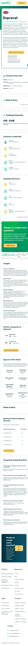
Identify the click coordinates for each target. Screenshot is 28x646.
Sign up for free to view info (16, 52)
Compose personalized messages (4, 581)
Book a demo (19, 548)
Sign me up (10, 245)
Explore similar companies (11, 350)
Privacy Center (19, 594)
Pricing (16, 573)
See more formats (8, 450)
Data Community (19, 588)
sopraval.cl (19, 469)
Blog (16, 576)
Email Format (12, 56)
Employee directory (14, 61)
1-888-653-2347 (14, 630)
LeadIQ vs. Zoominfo (20, 602)
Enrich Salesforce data (7, 585)
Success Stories (5, 588)
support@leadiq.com (15, 633)
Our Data (17, 591)
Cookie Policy (5, 605)
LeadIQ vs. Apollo (19, 605)
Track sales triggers (6, 576)
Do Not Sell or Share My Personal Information (6, 613)
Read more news (24, 104)
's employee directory (16, 494)
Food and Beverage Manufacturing (10, 21)
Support (17, 582)
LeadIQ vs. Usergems (20, 618)
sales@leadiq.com (14, 636)
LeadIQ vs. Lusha (19, 608)
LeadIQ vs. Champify (20, 621)
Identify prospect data (7, 573)
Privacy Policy (5, 602)
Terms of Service (5, 608)
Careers (17, 585)
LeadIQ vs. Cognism (20, 611)
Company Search (19, 579)
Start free (21, 3)
